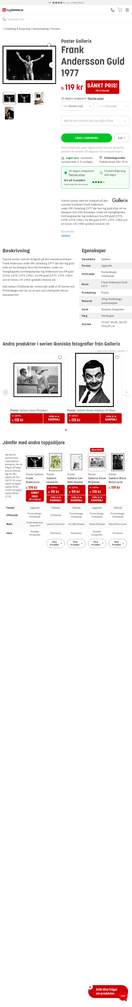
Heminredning (41, 28)
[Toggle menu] (127, 10)
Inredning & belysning (17, 28)
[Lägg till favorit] (49, 45)
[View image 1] (9, 98)
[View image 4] (9, 113)
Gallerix (65, 235)
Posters (55, 28)
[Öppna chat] (123, 996)
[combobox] (77, 106)
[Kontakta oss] (112, 10)
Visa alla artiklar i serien (111, 350)
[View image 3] (39, 98)
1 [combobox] (120, 138)
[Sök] (4, 19)
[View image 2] (24, 98)
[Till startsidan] (13, 10)
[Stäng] (90, 987)
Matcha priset (96, 98)
